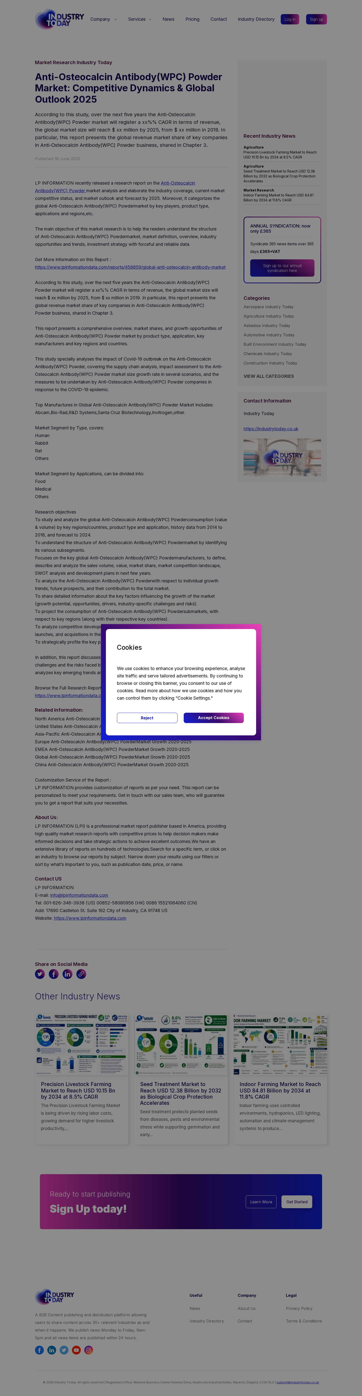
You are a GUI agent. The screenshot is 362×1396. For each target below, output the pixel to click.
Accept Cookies (213, 717)
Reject (147, 717)
